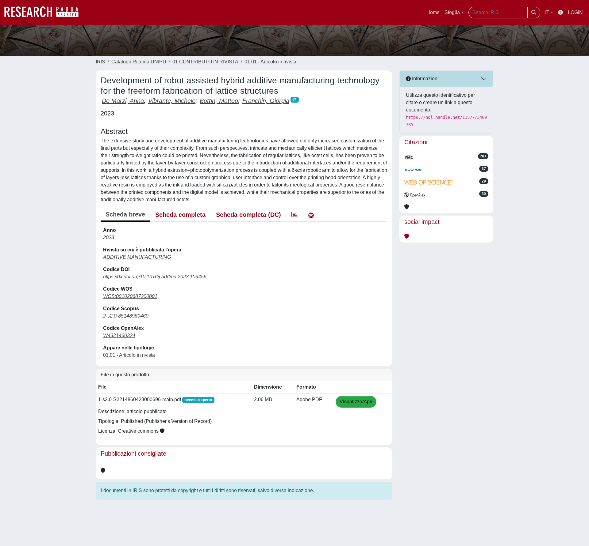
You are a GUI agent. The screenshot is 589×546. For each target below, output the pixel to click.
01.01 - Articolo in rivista (270, 61)
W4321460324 (119, 335)
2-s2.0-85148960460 (125, 315)
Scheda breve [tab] (125, 214)
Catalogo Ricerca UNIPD (138, 61)
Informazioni (425, 78)
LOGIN (575, 12)
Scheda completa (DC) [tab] (248, 214)
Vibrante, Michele (171, 100)
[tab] (294, 214)
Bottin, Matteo (219, 100)
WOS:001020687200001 (130, 296)
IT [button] (547, 12)
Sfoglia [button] (452, 12)
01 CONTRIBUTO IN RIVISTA (205, 61)
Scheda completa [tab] (180, 214)
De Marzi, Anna (123, 100)
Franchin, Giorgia (265, 100)
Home (433, 12)
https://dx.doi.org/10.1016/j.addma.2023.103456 (154, 276)
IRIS (100, 61)
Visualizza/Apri (356, 401)
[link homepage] (44, 12)
